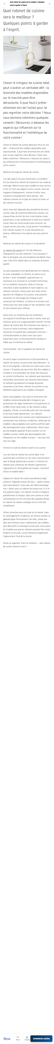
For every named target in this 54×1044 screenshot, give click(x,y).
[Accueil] (7, 1038)
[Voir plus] (49, 3)
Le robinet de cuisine (12, 250)
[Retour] (4, 3)
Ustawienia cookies (41, 1038)
